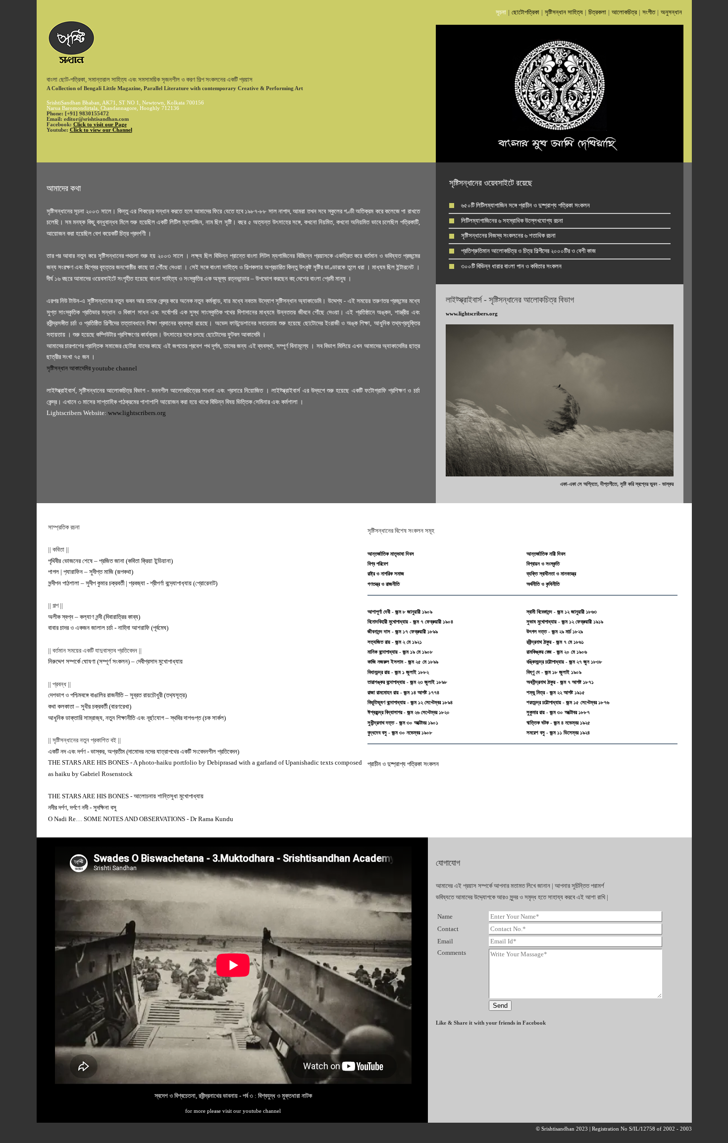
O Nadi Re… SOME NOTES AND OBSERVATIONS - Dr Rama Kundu (140, 819)
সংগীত (648, 12)
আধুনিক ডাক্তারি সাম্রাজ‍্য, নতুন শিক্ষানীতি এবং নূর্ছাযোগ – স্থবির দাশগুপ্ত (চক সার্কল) (137, 718)
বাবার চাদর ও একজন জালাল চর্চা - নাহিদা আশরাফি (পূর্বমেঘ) (108, 627)
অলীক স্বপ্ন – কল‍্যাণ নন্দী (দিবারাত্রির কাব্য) (94, 617)
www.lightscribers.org (137, 412)
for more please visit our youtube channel (233, 1111)
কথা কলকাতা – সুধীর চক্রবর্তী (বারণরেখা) (89, 706)
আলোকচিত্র (624, 12)
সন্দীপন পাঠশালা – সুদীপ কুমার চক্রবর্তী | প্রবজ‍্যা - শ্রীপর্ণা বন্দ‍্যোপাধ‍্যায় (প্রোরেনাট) (132, 583)
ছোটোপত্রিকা (525, 12)
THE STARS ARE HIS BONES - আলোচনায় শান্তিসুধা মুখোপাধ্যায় (126, 796)
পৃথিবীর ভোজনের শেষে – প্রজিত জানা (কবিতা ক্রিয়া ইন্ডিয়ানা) (110, 561)
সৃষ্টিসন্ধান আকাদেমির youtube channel (92, 368)
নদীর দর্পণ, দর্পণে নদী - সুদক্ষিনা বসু (82, 807)
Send (500, 1005)
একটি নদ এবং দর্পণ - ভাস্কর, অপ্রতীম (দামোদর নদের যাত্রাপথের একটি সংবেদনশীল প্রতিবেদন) (143, 751)
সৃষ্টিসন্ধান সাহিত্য (564, 12)
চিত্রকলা (597, 12)
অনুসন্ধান (671, 12)
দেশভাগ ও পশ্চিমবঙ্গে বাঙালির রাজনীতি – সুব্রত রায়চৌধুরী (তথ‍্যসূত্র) (117, 695)
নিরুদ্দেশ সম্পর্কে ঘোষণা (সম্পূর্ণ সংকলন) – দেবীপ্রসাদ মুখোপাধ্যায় (115, 661)
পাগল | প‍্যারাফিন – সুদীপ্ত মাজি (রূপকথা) (90, 571)
